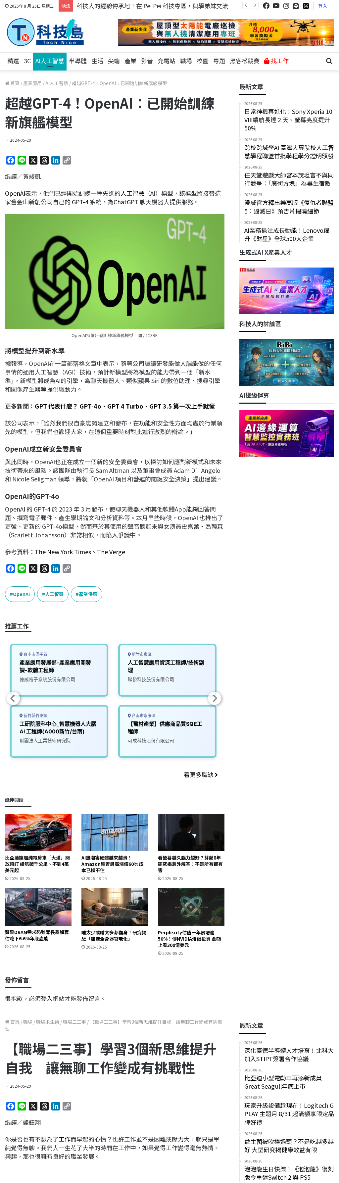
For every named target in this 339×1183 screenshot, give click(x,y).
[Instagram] (286, 6)
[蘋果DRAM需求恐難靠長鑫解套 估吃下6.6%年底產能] (38, 907)
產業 (130, 60)
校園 (203, 60)
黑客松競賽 (245, 60)
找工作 (279, 60)
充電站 (166, 60)
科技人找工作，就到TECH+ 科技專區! (126, 5)
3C (27, 60)
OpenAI (15, 193)
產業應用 (32, 83)
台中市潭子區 (35, 654)
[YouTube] (276, 6)
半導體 (78, 60)
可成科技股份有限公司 (151, 740)
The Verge (111, 551)
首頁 (14, 83)
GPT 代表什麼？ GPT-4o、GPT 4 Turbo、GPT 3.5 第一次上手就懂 (125, 406)
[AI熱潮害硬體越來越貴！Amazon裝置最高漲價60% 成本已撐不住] (114, 832)
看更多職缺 (199, 774)
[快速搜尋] (329, 61)
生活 (97, 60)
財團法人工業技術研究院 (45, 740)
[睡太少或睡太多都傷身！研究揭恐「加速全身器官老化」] (114, 907)
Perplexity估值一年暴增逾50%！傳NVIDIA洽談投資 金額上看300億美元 (189, 938)
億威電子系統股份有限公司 (47, 679)
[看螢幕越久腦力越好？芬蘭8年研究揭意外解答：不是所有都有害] (191, 832)
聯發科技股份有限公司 (151, 679)
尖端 (114, 60)
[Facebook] (266, 6)
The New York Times (63, 551)
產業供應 (88, 594)
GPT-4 (80, 201)
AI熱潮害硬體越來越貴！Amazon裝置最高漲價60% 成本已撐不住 (112, 863)
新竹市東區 (141, 654)
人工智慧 (132, 193)
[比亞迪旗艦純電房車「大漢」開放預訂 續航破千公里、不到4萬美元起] (38, 832)
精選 (13, 60)
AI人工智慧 (49, 60)
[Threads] (306, 6)
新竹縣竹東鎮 (35, 715)
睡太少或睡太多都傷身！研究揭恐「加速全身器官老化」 (113, 935)
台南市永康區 (143, 715)
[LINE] (296, 6)
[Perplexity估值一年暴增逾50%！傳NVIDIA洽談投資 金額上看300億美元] (191, 907)
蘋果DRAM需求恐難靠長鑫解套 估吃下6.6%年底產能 (37, 935)
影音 (147, 60)
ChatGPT (126, 201)
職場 (186, 60)
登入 (322, 6)
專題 (219, 60)
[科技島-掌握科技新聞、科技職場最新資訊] (45, 32)
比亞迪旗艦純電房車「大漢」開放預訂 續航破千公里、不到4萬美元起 (37, 863)
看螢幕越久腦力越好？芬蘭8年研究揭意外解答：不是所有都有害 (190, 863)
